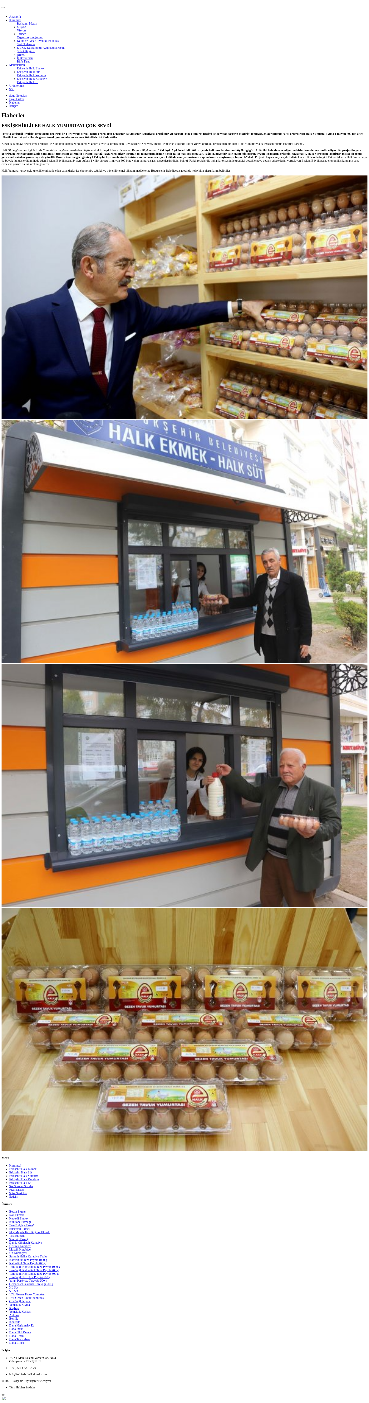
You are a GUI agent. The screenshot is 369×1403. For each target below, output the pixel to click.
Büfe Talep (23, 61)
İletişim (13, 106)
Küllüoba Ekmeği (20, 1222)
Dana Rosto (16, 1335)
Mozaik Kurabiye (20, 1249)
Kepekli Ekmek (18, 1218)
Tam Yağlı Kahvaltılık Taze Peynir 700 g (34, 1270)
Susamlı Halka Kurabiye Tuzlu (28, 1256)
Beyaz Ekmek (17, 1211)
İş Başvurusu (25, 58)
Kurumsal (15, 20)
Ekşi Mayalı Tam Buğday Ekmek (29, 1232)
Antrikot (14, 1315)
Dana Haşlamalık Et (21, 1325)
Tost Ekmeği (17, 1235)
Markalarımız (17, 65)
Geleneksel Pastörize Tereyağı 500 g (31, 1284)
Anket (20, 54)
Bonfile (13, 1318)
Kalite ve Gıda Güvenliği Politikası (38, 40)
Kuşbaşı (14, 1308)
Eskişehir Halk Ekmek (30, 68)
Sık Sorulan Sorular (21, 1186)
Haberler (14, 102)
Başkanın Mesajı (27, 23)
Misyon (21, 27)
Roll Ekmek (16, 1215)
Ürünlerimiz (16, 85)
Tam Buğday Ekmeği (22, 1225)
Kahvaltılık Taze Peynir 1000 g (28, 1259)
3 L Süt (13, 1287)
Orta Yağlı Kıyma (20, 1301)
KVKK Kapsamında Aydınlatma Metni (41, 47)
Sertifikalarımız (26, 44)
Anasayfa (15, 16)
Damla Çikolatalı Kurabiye (25, 1242)
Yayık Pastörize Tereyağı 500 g (28, 1280)
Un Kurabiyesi (18, 1253)
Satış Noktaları (18, 95)
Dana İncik (16, 1329)
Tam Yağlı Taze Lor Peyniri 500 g (29, 1277)
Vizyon (21, 30)
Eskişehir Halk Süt (28, 71)
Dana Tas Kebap (19, 1339)
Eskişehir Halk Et (27, 82)
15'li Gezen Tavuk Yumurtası (26, 1297)
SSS (11, 89)
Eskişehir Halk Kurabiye (32, 78)
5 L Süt (13, 1291)
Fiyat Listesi (16, 99)
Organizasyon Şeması (30, 37)
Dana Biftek (16, 1342)
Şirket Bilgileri (26, 51)
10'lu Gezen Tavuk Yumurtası (27, 1294)
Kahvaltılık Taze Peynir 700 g (27, 1263)
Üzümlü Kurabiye (20, 1246)
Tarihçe (21, 33)
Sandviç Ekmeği (19, 1239)
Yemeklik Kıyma (19, 1304)
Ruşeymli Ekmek (19, 1228)
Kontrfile (14, 1322)
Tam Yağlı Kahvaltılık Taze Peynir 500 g (34, 1273)
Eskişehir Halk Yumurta (31, 75)
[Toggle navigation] (3, 7)
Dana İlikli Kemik (20, 1332)
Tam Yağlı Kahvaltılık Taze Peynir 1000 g (34, 1266)
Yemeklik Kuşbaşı (20, 1311)
